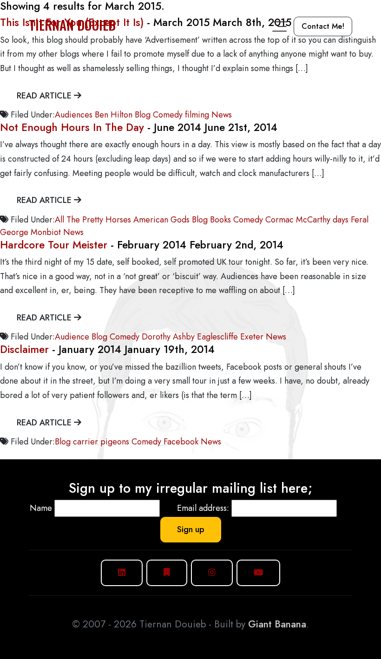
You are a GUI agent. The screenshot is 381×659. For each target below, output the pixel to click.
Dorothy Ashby (168, 337)
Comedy (168, 115)
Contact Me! (323, 26)
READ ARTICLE (45, 96)
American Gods (161, 220)
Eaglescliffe (217, 337)
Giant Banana (277, 624)
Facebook (181, 442)
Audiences (73, 115)
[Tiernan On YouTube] (258, 573)
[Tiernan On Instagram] (212, 573)
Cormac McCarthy (297, 220)
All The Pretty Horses (93, 220)
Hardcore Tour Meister (53, 245)
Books (220, 220)
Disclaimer (24, 349)
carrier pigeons (101, 442)
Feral (359, 220)
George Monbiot (30, 232)
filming (197, 115)
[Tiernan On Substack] (166, 573)
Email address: (203, 508)
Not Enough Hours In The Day (72, 127)
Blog (143, 115)
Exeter (251, 337)
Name (41, 508)
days (340, 220)
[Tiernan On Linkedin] (122, 573)
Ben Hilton (113, 115)
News (221, 115)
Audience (72, 337)
